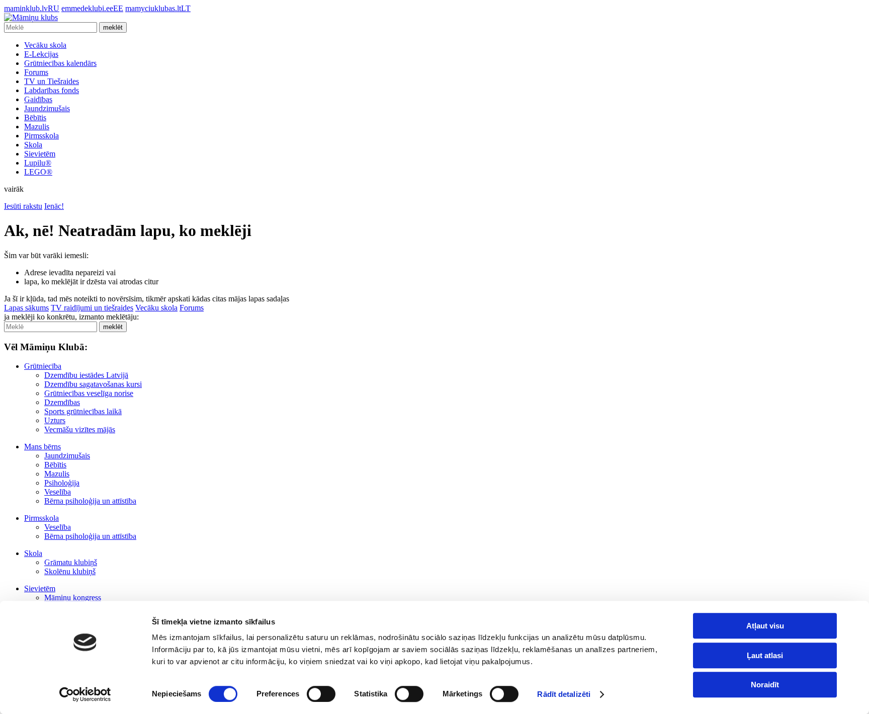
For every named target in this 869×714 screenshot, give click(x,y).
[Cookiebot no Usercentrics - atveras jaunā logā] (85, 694)
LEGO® (38, 172)
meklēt (113, 27)
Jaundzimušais (47, 108)
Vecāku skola (45, 45)
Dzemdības (62, 402)
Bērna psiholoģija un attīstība (90, 501)
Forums (36, 72)
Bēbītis (35, 117)
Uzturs (54, 420)
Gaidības (38, 99)
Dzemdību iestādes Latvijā (86, 375)
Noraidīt (765, 684)
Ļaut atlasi (765, 655)
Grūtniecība (42, 366)
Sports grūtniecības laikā (83, 411)
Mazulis (36, 126)
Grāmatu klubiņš (70, 562)
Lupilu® (37, 162)
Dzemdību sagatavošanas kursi (93, 384)
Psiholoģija (61, 483)
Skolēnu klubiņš (70, 571)
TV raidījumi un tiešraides (92, 307)
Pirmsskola (41, 135)
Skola (33, 144)
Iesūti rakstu (23, 206)
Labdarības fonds (51, 90)
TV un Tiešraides (51, 81)
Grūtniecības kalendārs (60, 63)
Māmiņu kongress (72, 597)
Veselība (57, 492)
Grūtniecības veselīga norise (88, 393)
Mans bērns (42, 446)
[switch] (321, 694)
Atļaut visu (765, 625)
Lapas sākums (26, 307)
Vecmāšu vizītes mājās (79, 429)
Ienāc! (54, 206)
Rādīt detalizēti (563, 694)
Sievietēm (39, 153)
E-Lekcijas (41, 54)
